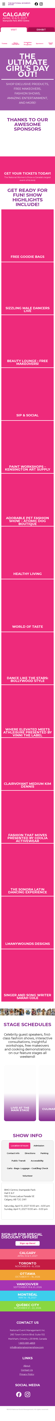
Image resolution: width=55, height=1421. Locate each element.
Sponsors (39, 43)
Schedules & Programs (28, 43)
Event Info (51, 43)
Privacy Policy (26, 1374)
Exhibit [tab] (41, 29)
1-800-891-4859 (27, 1343)
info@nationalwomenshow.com (27, 1347)
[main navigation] (3, 4)
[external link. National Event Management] (27, 1415)
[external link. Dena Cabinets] (43, 134)
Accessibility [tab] (37, 1161)
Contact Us (27, 1370)
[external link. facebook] (36, 4)
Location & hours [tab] (19, 1145)
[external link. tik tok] (46, 4)
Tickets (4, 43)
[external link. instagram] (41, 4)
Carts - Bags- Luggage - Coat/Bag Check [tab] (27, 1168)
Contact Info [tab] (13, 1153)
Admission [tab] (39, 1145)
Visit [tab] (14, 29)
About (26, 1366)
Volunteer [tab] (28, 1176)
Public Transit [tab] (18, 1161)
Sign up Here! (27, 1243)
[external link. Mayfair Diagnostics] (15, 134)
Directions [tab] (30, 1153)
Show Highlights (15, 43)
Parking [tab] (44, 1153)
